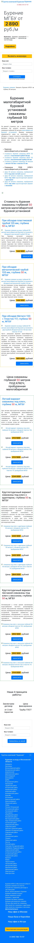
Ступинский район (11, 854)
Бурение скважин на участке (14, 885)
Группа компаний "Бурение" (12, 755)
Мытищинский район (12, 819)
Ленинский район (11, 803)
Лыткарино (9, 813)
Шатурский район (11, 865)
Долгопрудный (10, 776)
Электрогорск (10, 871)
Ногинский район (11, 822)
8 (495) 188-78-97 (17, 937)
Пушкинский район (11, 836)
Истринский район (11, 787)
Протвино (8, 834)
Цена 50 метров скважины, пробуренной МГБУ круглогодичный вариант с (19, 177)
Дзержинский (9, 772)
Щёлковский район (11, 869)
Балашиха (8, 764)
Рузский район (10, 844)
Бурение (27, 2)
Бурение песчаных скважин (14, 899)
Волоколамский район (12, 768)
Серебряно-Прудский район (14, 848)
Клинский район (10, 791)
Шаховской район (11, 867)
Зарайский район (11, 785)
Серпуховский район (12, 850)
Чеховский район (11, 863)
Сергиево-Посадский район (14, 846)
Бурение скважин (9, 87)
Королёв (8, 795)
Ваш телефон (6, 68)
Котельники (9, 797)
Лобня (7, 805)
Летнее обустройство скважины (16, 903)
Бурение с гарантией (12, 897)
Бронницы (8, 766)
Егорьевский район (11, 782)
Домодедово (9, 778)
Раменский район (11, 840)
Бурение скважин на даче (13, 893)
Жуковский (9, 783)
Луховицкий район (11, 811)
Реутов (7, 842)
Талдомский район (11, 856)
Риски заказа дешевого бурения (15, 891)
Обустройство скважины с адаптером (17, 905)
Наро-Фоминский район (13, 821)
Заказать (27, 256)
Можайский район (11, 817)
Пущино (8, 838)
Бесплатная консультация (17, 929)
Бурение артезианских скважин (15, 901)
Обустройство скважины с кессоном (17, 907)
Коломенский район (11, 793)
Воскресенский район (12, 770)
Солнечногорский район (13, 852)
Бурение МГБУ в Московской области (17, 884)
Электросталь (10, 873)
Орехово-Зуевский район (13, 828)
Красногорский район (12, 799)
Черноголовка (10, 861)
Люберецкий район (11, 815)
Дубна (7, 780)
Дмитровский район (12, 774)
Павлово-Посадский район (14, 830)
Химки (7, 859)
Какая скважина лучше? (13, 895)
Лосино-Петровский (12, 807)
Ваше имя (5, 61)
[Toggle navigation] (2, 4)
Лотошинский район (12, 809)
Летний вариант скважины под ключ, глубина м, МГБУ (14, 401)
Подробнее (10, 46)
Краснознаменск (10, 801)
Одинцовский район (12, 824)
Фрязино (8, 858)
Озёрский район (10, 826)
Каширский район (11, 789)
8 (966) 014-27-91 (22, 5)
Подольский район (11, 832)
